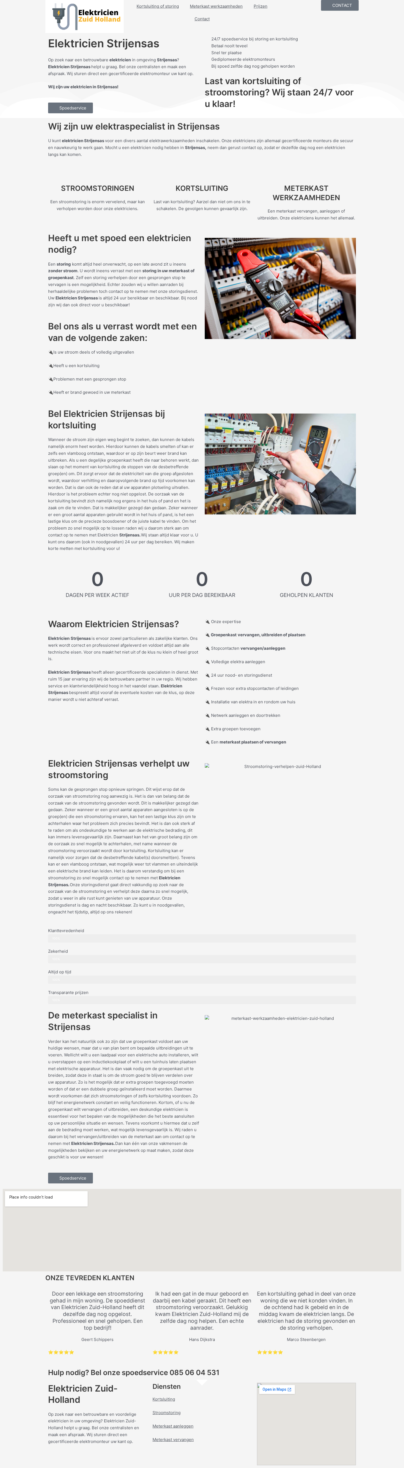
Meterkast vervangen (173, 1439)
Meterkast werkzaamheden (216, 6)
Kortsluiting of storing (158, 6)
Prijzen (260, 6)
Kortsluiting (164, 1399)
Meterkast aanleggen (173, 1426)
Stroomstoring (167, 1412)
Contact (202, 18)
